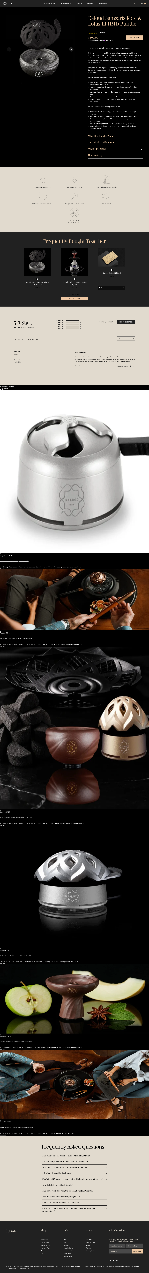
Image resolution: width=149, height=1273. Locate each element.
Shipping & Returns (70, 1251)
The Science (102, 3)
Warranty (89, 1245)
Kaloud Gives (90, 1242)
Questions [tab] (31, 339)
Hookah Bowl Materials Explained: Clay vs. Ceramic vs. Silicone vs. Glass (16, 817)
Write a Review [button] (106, 322)
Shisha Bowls (45, 1245)
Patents (88, 1248)
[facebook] (117, 1260)
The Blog (66, 1245)
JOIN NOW (137, 1251)
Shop (78, 3)
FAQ (65, 1239)
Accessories (45, 1251)
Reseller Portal (68, 1248)
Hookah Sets (65, 3)
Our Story (89, 1239)
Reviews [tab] (17, 339)
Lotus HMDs (45, 1242)
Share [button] (76, 366)
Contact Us (67, 1253)
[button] (100, 40)
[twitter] (113, 1260)
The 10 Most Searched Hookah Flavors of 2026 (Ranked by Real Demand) (16, 1041)
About (89, 1230)
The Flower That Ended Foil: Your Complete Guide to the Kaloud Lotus (16, 955)
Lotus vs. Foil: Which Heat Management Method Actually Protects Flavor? (16, 638)
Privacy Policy (90, 1251)
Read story (3, 568)
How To (66, 1242)
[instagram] (110, 1260)
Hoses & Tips (45, 1248)
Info (66, 1230)
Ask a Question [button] (126, 322)
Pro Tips (90, 3)
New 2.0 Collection (48, 3)
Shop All (44, 1253)
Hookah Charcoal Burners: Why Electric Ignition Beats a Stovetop (14, 561)
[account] (138, 3)
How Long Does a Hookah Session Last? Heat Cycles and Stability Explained (17, 1127)
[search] (134, 3)
